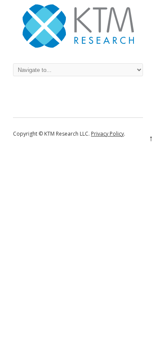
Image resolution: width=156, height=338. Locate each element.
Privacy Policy (107, 133)
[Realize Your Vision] (78, 45)
